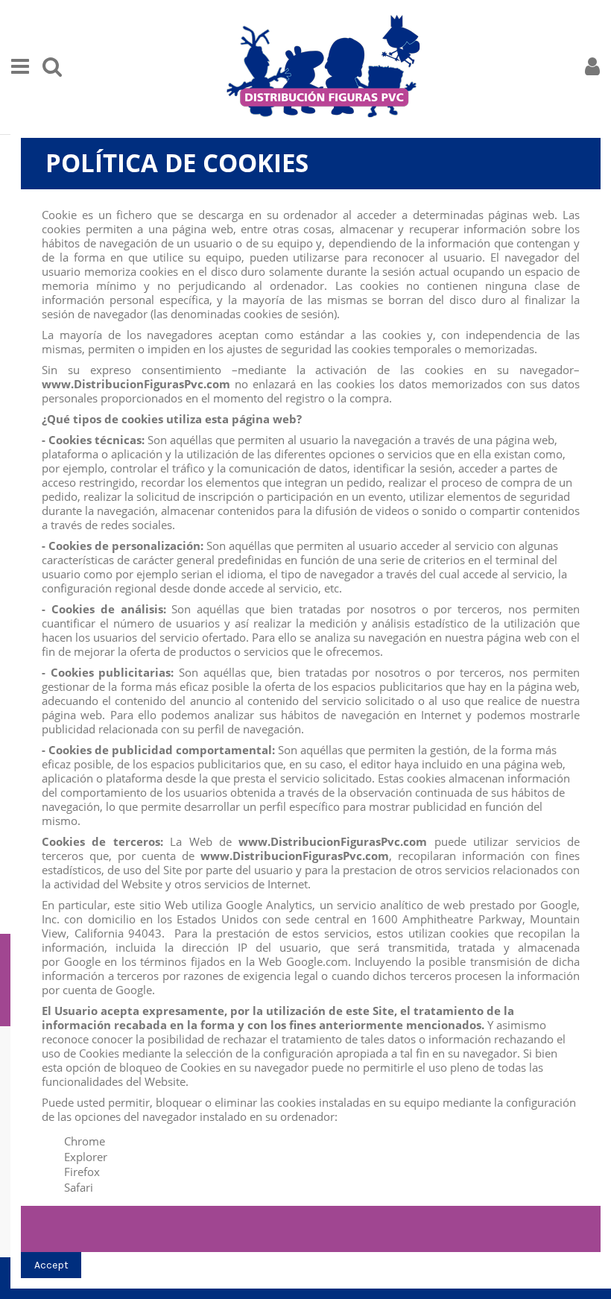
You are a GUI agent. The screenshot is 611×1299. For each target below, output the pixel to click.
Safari (78, 1187)
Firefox (82, 1171)
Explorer (85, 1156)
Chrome (84, 1141)
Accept (51, 1265)
